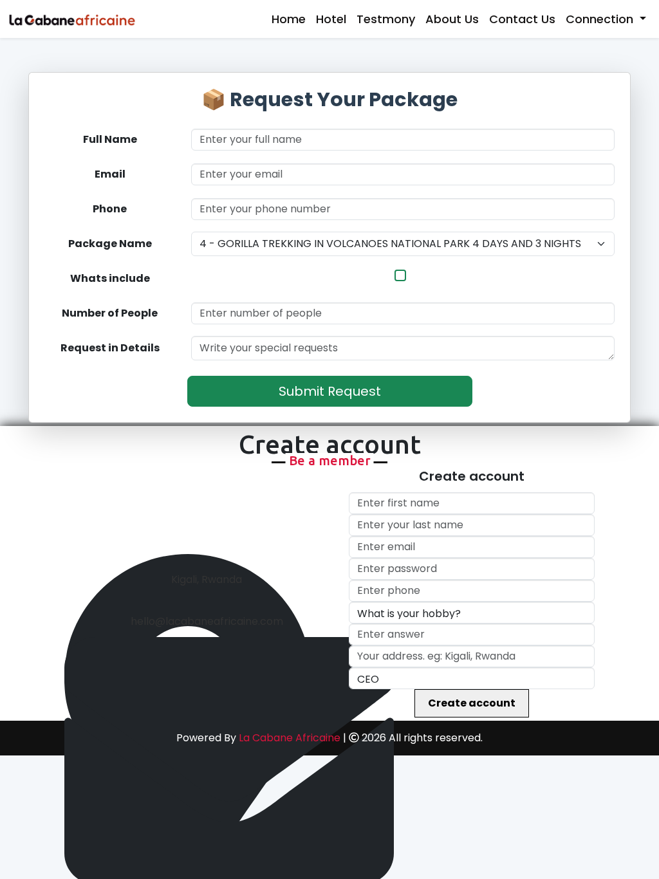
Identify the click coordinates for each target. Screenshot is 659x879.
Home (289, 19)
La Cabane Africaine (289, 737)
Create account (471, 703)
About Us (452, 19)
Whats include (110, 278)
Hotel (331, 19)
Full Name (110, 139)
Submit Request (330, 391)
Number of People (110, 313)
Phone (110, 208)
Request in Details (110, 347)
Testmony (386, 19)
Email (110, 174)
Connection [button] (601, 19)
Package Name (110, 243)
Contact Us (522, 19)
